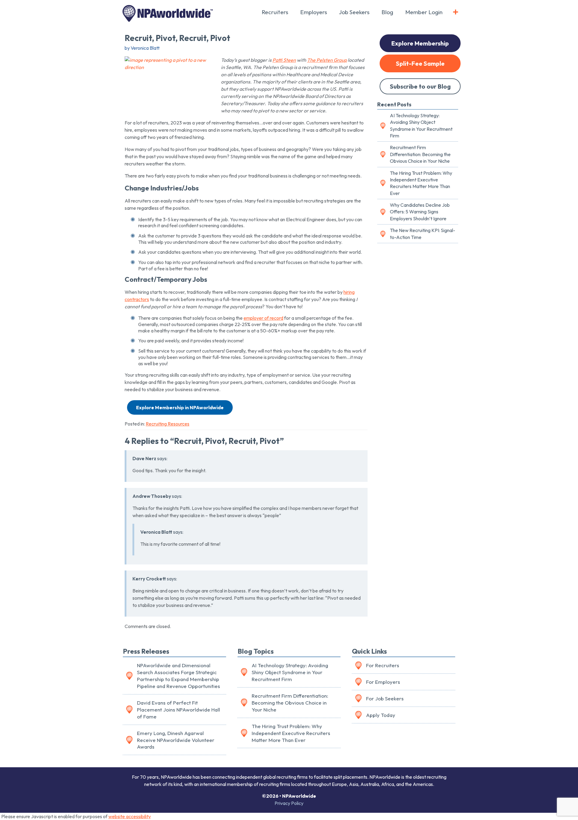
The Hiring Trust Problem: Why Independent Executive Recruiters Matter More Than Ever (421, 183)
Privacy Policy (289, 803)
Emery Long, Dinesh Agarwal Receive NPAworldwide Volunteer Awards (175, 740)
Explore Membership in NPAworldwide (180, 407)
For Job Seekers (385, 698)
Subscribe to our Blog (420, 86)
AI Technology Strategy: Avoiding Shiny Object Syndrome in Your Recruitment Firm (421, 125)
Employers (313, 12)
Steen (284, 60)
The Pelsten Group (327, 60)
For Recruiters (382, 665)
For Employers (383, 682)
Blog (387, 12)
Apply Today (380, 715)
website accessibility (129, 816)
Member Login (424, 12)
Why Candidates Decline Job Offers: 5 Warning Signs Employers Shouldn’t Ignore (420, 211)
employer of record (263, 318)
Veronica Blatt (156, 532)
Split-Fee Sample (420, 63)
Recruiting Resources (167, 424)
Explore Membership (420, 43)
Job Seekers (354, 12)
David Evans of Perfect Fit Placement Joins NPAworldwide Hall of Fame (178, 709)
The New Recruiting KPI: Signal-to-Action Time (422, 233)
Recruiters (275, 12)
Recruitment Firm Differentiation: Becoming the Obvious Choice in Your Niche (420, 154)
